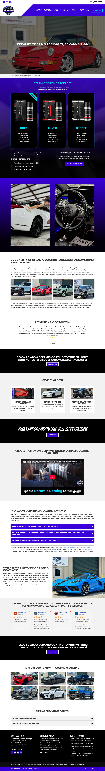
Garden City (14, 549)
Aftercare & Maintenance (48, 10)
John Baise (82, 612)
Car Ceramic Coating (48, 764)
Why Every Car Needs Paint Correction (82, 743)
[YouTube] (7, 2)
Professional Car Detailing (77, 764)
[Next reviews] (93, 621)
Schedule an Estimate (74, 164)
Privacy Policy (44, 752)
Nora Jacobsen (63, 612)
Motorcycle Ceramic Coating (33, 764)
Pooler (84, 547)
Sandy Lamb (41, 612)
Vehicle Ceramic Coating (17, 764)
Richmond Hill (67, 547)
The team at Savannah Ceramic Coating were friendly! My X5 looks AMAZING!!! (22, 621)
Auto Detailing (65, 10)
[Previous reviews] (12, 621)
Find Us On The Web (16, 749)
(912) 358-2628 (96, 2)
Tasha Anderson (22, 612)
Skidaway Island (77, 547)
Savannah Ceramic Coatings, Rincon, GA (27, 768)
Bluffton (89, 549)
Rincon (89, 547)
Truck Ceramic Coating (62, 764)
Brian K (52, 343)
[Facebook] (4, 2)
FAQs (87, 10)
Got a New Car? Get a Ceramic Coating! (82, 746)
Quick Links (81, 10)
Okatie (55, 551)
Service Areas (74, 10)
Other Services (56, 10)
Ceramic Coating (38, 10)
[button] (21, 289)
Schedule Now (90, 768)
